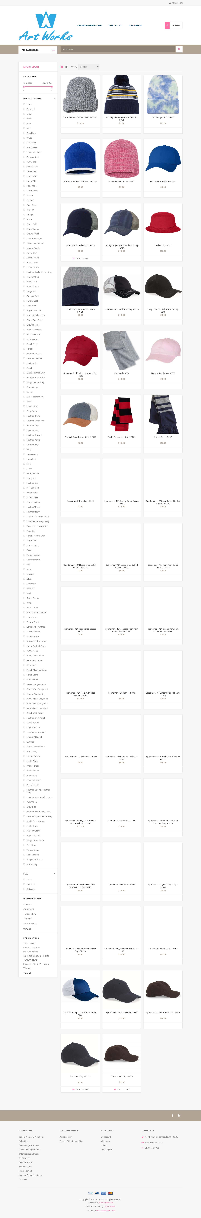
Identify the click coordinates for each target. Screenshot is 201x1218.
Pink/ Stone (32, 845)
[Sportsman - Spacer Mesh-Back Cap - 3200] (80, 989)
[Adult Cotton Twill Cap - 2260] (163, 158)
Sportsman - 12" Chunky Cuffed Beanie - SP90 (121, 502)
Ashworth (27, 904)
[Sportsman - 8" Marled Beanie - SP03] (80, 734)
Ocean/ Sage (32, 166)
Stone (29, 219)
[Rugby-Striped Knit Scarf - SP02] (121, 414)
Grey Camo (32, 411)
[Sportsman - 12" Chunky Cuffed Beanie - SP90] (121, 478)
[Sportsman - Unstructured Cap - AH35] (163, 989)
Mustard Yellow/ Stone (37, 641)
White (29, 138)
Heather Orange (34, 435)
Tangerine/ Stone (34, 859)
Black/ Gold (32, 224)
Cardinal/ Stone (33, 631)
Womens (27, 968)
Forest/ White (33, 267)
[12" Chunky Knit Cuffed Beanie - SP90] (80, 94)
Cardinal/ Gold (33, 257)
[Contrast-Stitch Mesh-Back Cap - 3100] (121, 286)
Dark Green (32, 205)
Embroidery (23, 1141)
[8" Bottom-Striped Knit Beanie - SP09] (80, 158)
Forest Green (32, 497)
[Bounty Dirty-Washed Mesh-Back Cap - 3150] (121, 222)
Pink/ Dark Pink (33, 334)
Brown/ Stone (33, 622)
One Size (31, 884)
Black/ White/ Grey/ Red (37, 689)
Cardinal (30, 200)
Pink (28, 464)
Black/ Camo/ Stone (36, 746)
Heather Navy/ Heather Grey (39, 797)
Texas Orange (33, 598)
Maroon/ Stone (33, 830)
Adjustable (31, 889)
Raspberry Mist (33, 559)
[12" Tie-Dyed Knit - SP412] (163, 94)
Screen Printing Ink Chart (29, 1149)
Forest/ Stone (33, 636)
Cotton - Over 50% (31, 947)
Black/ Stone (32, 617)
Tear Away (44, 964)
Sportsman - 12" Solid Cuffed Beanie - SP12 (80, 630)
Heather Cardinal (34, 353)
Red (28, 128)
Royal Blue (31, 133)
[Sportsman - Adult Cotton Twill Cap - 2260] (121, 734)
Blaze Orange (33, 387)
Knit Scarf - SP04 (121, 373)
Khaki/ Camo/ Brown (36, 821)
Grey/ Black (32, 806)
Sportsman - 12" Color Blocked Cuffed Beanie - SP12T (163, 502)
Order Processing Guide (28, 1154)
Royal (29, 368)
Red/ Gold (31, 531)
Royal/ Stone (32, 674)
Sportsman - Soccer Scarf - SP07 (163, 948)
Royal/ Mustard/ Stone (37, 670)
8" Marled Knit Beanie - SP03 (121, 181)
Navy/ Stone (32, 650)
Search (179, 49)
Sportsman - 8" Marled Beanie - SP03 (80, 756)
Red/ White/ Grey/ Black (37, 708)
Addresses (105, 1141)
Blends (32, 943)
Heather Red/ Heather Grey (39, 811)
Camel (29, 392)
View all (27, 929)
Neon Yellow (32, 492)
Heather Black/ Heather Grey (39, 272)
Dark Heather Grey (35, 396)
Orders (103, 1145)
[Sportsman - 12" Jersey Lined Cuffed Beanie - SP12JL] (121, 542)
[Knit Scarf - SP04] (121, 350)
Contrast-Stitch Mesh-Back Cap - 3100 (122, 309)
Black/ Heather (33, 502)
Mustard (30, 574)
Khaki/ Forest (33, 766)
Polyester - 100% (30, 964)
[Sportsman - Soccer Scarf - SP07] (163, 925)
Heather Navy (33, 430)
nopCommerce (106, 1202)
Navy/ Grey (32, 253)
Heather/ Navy (33, 511)
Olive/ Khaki (32, 171)
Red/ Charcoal (33, 854)
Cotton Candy (33, 545)
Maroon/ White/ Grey (36, 694)
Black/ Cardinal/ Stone (36, 612)
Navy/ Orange (33, 286)
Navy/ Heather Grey (35, 382)
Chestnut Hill (28, 909)
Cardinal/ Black (33, 756)
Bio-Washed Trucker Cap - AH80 (80, 245)
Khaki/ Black (32, 761)
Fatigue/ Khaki (33, 157)
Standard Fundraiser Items (30, 1175)
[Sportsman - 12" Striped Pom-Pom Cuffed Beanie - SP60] (163, 606)
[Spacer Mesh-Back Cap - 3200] (80, 478)
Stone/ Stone (32, 679)
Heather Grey (33, 363)
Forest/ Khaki (33, 785)
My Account (177, 3)
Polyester (30, 960)
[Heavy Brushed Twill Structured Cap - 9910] (163, 286)
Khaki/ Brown (33, 770)
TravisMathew (29, 914)
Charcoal (31, 109)
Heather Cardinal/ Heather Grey (38, 791)
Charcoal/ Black (34, 152)
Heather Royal (33, 444)
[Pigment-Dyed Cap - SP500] (163, 350)
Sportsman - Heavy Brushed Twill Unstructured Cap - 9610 (80, 885)
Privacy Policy (65, 1137)
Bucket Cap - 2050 (163, 245)
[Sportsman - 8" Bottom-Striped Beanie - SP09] (163, 670)
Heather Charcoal (34, 358)
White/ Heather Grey (36, 315)
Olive (29, 579)
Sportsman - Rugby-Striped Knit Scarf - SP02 (122, 949)
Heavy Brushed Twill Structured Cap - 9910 (163, 310)
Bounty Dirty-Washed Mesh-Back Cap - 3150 (121, 246)
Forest (30, 348)
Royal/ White (32, 190)
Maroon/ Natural (34, 737)
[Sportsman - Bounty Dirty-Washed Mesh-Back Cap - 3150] (80, 797)
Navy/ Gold (32, 281)
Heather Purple (33, 440)
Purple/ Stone (33, 850)
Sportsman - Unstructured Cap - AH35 (163, 1012)
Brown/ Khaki (33, 233)
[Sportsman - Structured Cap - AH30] (121, 989)
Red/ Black (31, 305)
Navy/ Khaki (32, 162)
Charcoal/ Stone (34, 780)
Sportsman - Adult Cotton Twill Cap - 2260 (121, 758)
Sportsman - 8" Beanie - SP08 (121, 693)
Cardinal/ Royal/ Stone (36, 627)
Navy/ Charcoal (33, 835)
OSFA (29, 879)
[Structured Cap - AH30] (80, 1053)
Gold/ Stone (32, 802)
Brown (30, 195)
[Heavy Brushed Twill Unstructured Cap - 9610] (80, 350)
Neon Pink (31, 459)
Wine (29, 603)
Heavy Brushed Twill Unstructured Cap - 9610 (80, 374)
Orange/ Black (33, 296)
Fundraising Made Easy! (28, 1145)
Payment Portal (25, 1162)
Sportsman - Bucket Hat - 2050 (121, 820)
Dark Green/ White (35, 243)
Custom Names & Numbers (30, 1137)
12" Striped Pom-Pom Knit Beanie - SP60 (121, 118)
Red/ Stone (32, 665)
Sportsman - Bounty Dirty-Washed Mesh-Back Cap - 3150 (80, 822)
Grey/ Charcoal (33, 325)
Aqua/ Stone (32, 607)
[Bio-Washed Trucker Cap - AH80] (80, 222)
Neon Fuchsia (33, 487)
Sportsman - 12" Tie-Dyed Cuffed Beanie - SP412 (80, 694)
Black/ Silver (32, 147)
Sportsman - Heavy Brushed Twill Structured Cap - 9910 (163, 822)
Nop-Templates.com (105, 1210)
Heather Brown (33, 416)
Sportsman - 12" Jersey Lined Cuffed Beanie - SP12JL (122, 566)
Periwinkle (31, 583)
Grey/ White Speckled (36, 732)
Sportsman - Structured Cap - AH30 (121, 1012)
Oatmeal (30, 742)
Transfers (22, 1179)
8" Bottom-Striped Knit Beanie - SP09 (80, 181)
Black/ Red (31, 478)
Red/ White (32, 185)
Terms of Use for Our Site (70, 1141)
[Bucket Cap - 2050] (163, 222)
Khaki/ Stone (32, 826)
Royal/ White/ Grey (35, 713)
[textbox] (118, 49)
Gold (29, 401)
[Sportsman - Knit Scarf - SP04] (121, 861)
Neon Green (32, 454)
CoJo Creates (109, 1206)
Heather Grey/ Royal (36, 718)
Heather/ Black (33, 507)
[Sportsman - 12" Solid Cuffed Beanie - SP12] (80, 606)
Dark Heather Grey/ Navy (38, 521)
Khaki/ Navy (32, 775)
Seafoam (31, 588)
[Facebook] (173, 1115)
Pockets (45, 955)
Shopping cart (106, 1149)
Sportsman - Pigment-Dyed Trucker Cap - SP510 (80, 949)
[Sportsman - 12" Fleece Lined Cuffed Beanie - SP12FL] (80, 542)
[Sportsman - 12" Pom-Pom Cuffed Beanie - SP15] (163, 542)
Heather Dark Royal (35, 420)
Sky (28, 564)
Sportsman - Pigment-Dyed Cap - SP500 (163, 885)
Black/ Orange (33, 229)
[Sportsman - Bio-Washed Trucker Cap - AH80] (163, 734)
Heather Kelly (33, 425)
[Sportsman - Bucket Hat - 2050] (121, 797)
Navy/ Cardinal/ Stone (36, 646)
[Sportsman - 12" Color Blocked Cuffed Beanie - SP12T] (163, 478)
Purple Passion (33, 555)
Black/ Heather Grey (36, 372)
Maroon (30, 209)
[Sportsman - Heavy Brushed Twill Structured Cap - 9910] (163, 797)
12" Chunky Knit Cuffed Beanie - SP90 (80, 117)
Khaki (29, 118)
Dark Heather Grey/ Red (37, 526)
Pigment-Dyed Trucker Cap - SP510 (80, 437)
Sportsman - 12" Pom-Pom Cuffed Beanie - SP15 (163, 566)
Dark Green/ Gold (34, 238)
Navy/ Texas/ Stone (35, 655)
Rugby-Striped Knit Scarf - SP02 (122, 437)
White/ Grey (32, 864)
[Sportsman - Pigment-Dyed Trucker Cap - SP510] (80, 925)
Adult (25, 943)
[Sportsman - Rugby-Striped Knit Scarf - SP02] (121, 925)
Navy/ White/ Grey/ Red (37, 703)
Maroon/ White (33, 248)
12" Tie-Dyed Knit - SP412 (163, 117)
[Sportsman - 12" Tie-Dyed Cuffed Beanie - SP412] (80, 670)
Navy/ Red (31, 291)
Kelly (29, 449)
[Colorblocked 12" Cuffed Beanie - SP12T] (80, 286)
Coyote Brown (33, 727)
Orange (30, 214)
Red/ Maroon (33, 339)
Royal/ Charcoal (34, 310)
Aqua (29, 569)
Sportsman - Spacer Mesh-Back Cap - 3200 (80, 1013)
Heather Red (32, 483)
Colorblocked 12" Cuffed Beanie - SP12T (80, 310)
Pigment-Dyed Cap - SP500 (163, 373)
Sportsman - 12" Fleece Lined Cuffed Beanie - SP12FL (80, 566)
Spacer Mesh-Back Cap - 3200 (80, 501)
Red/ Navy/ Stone (34, 660)
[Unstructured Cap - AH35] (121, 1053)
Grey (29, 114)
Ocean (30, 550)
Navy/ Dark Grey (34, 329)
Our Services (24, 1158)
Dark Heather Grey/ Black (38, 516)
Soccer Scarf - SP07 (163, 437)
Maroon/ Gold (33, 277)
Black (29, 104)
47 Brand (27, 918)
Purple (29, 468)
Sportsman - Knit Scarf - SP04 (122, 884)
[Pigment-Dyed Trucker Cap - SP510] (80, 414)
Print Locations (25, 1166)
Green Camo (32, 406)
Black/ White (32, 176)
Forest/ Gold (32, 262)
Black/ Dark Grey (34, 320)
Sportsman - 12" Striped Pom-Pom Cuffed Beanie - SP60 (163, 630)
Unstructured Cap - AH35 (122, 1076)
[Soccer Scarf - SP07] (163, 414)
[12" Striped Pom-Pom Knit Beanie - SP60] (121, 94)
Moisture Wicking (30, 951)
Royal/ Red (31, 540)
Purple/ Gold (32, 301)
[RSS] (179, 1115)
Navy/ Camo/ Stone (35, 840)
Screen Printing (25, 1171)
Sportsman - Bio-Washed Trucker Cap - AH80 (163, 758)
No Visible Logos (32, 955)
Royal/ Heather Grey (36, 535)
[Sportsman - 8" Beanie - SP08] (121, 670)
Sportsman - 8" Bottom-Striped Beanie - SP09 (163, 694)
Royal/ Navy (32, 344)
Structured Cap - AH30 (80, 1076)
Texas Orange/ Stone (36, 684)
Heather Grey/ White (36, 377)
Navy (29, 123)
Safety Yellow (33, 473)
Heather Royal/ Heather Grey (39, 816)
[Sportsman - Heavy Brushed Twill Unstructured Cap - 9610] (80, 861)
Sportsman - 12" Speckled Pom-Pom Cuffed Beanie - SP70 (121, 630)
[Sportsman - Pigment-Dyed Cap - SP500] (163, 861)
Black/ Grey (32, 751)
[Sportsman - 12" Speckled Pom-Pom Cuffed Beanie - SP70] (121, 606)
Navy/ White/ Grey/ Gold (37, 698)
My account (105, 1137)
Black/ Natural (33, 722)
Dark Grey (31, 142)
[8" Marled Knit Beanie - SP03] (121, 158)
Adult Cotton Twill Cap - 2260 (163, 181)
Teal (29, 593)
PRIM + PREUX (30, 923)
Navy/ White (32, 181)
